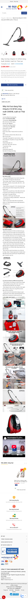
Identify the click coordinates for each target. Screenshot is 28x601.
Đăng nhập (16, 1)
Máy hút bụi (12, 95)
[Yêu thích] (25, 85)
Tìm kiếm (24, 12)
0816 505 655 (8, 578)
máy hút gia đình (5, 95)
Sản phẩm (17, 590)
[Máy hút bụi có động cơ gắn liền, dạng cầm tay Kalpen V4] (20, 473)
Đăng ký (11, 1)
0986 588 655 (5, 93)
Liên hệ (13, 591)
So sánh (2, 598)
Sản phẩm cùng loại (7, 463)
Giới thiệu (11, 590)
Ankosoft (18, 588)
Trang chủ (5, 590)
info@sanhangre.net (8, 579)
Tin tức (22, 590)
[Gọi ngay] (3, 597)
